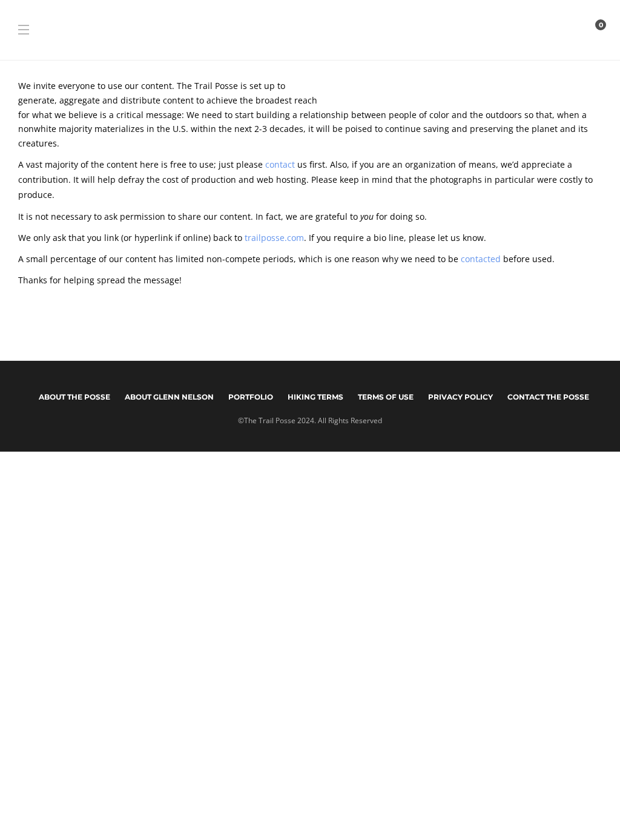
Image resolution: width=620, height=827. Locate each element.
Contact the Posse (548, 396)
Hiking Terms (315, 396)
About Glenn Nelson (169, 396)
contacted (481, 259)
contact (280, 164)
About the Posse (74, 396)
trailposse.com (274, 237)
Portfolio (250, 396)
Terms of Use (386, 396)
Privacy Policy (460, 396)
